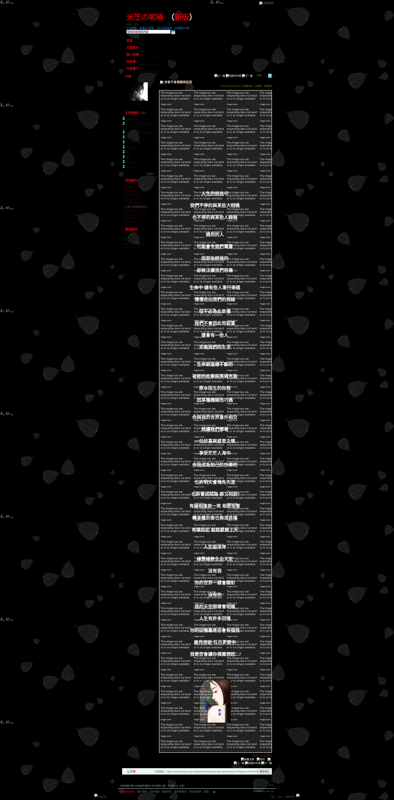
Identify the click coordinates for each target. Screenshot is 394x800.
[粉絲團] (96, 795)
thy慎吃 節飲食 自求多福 (139, 133)
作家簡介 (132, 68)
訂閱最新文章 (181, 28)
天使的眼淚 (131, 240)
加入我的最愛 (164, 28)
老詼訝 (129, 167)
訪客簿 (131, 61)
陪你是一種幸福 (133, 203)
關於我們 (142, 791)
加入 (280, 796)
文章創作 (132, 47)
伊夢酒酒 (131, 162)
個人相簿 (132, 54)
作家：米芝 (132, 24)
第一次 (128, 251)
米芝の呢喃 (144, 17)
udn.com (270, 791)
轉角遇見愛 (131, 222)
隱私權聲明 (195, 791)
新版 (181, 17)
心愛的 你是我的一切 (136, 236)
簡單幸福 (131, 147)
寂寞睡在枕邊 (132, 195)
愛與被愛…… (132, 191)
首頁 (129, 40)
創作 (255, 755)
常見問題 (154, 791)
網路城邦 (268, 3)
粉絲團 (102, 796)
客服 (206, 791)
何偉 (128, 157)
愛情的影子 (131, 218)
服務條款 (167, 791)
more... (151, 173)
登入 (273, 796)
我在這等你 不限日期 (136, 214)
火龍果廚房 (132, 119)
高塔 (128, 152)
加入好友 (131, 28)
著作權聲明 (180, 791)
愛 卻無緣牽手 (132, 210)
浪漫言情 (265, 755)
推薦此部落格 (146, 28)
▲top (271, 785)
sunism (130, 138)
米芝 (138, 104)
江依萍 (129, 142)
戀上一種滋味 (132, 187)
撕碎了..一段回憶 (134, 244)
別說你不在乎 (132, 199)
